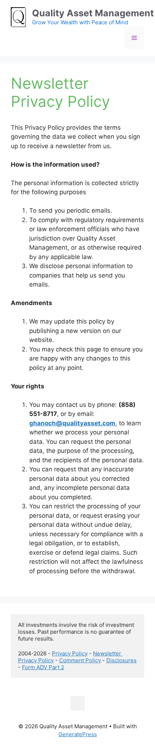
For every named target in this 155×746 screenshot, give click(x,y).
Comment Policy (80, 660)
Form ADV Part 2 (43, 667)
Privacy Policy (70, 653)
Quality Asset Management (93, 13)
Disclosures (121, 660)
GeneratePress (77, 734)
